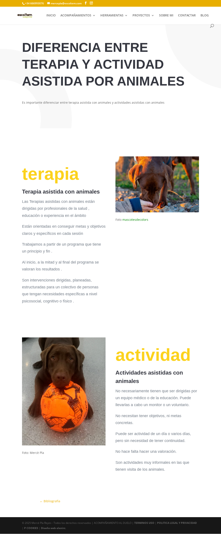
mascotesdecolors (135, 220)
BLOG (204, 15)
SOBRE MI (166, 15)
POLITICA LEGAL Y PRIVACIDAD (177, 523)
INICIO (51, 15)
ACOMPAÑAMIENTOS (75, 15)
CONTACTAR (187, 15)
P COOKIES (31, 528)
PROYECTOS (141, 15)
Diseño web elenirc (53, 528)
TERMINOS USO (144, 523)
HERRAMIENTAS (111, 15)
